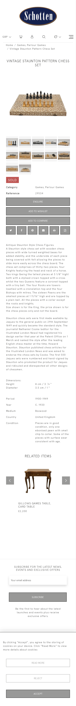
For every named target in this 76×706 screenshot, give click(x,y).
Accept (38, 693)
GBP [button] (5, 36)
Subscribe (38, 597)
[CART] (21, 37)
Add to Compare (38, 220)
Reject (38, 678)
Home (9, 45)
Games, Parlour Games (31, 45)
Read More (38, 662)
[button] (32, 37)
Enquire (38, 201)
